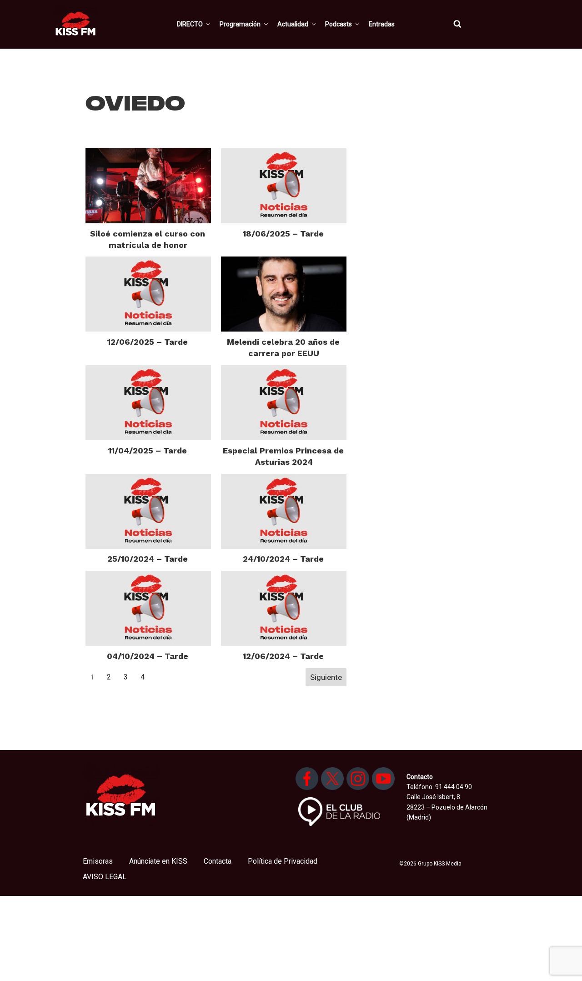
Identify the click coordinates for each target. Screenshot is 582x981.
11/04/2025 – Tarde (147, 450)
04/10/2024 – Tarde (147, 656)
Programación (240, 24)
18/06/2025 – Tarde (283, 233)
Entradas (382, 24)
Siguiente (326, 677)
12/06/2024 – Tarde (283, 656)
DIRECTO (190, 24)
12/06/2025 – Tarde (147, 342)
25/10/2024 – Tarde (147, 558)
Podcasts (338, 24)
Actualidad (292, 24)
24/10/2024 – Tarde (283, 558)
